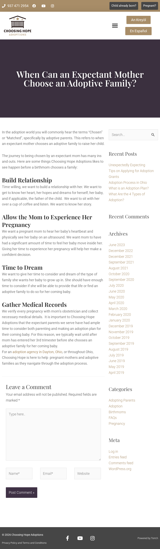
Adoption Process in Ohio (128, 182)
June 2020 (117, 291)
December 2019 (121, 326)
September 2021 (121, 262)
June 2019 (117, 361)
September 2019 (121, 343)
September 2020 (121, 280)
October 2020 (119, 274)
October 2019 (119, 338)
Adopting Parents (122, 400)
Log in (113, 451)
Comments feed (121, 463)
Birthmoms (117, 412)
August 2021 (118, 268)
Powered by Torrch (148, 538)
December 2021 (121, 256)
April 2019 (116, 372)
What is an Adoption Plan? (129, 188)
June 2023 (117, 245)
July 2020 (116, 285)
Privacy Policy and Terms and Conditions (24, 542)
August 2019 (118, 349)
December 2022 (121, 251)
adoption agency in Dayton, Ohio (37, 352)
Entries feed (118, 457)
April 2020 (116, 303)
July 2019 (116, 355)
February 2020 (120, 314)
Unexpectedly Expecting (127, 165)
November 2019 (121, 332)
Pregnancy (117, 423)
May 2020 (116, 297)
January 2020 (119, 320)
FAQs (113, 418)
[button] (115, 25)
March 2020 (118, 309)
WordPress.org (120, 469)
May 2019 (116, 367)
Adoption (116, 406)
